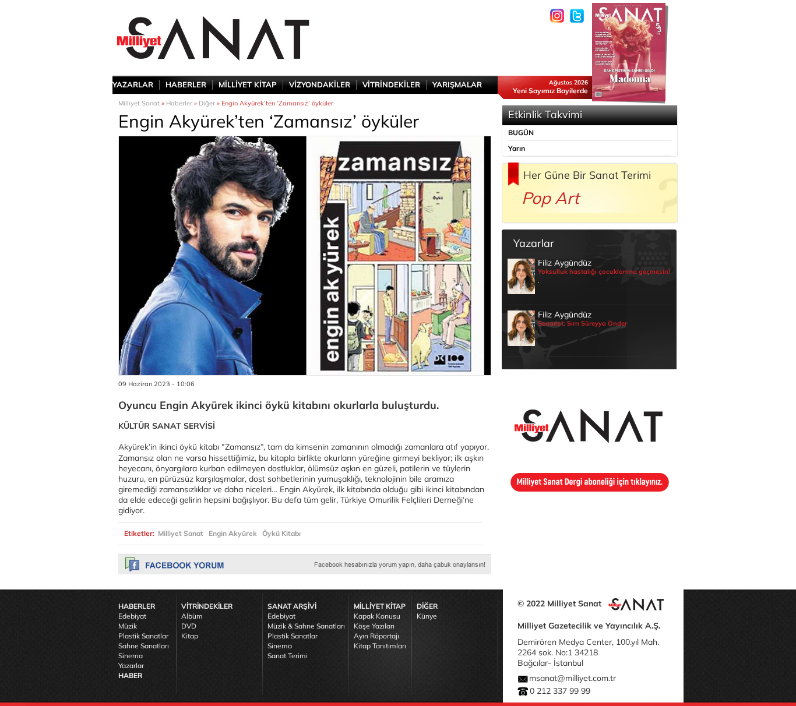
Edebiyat (132, 616)
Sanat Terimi (287, 655)
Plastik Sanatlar (143, 635)
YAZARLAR (132, 84)
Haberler (179, 103)
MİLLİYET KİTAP (248, 84)
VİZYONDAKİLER (319, 84)
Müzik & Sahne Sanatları (306, 626)
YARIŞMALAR (457, 84)
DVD (188, 626)
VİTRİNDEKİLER (391, 84)
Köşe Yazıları (374, 626)
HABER (130, 675)
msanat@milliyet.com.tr (572, 678)
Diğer (207, 103)
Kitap (189, 635)
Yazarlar (131, 665)
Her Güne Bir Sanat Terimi (587, 175)
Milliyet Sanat (139, 103)
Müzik (127, 626)
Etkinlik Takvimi (545, 114)
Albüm (192, 616)
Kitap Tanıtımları (380, 645)
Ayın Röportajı (376, 635)
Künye (427, 616)
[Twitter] (577, 16)
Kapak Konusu (377, 616)
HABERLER (185, 84)
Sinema (130, 655)
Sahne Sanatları (143, 645)
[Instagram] (557, 16)
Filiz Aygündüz (604, 270)
